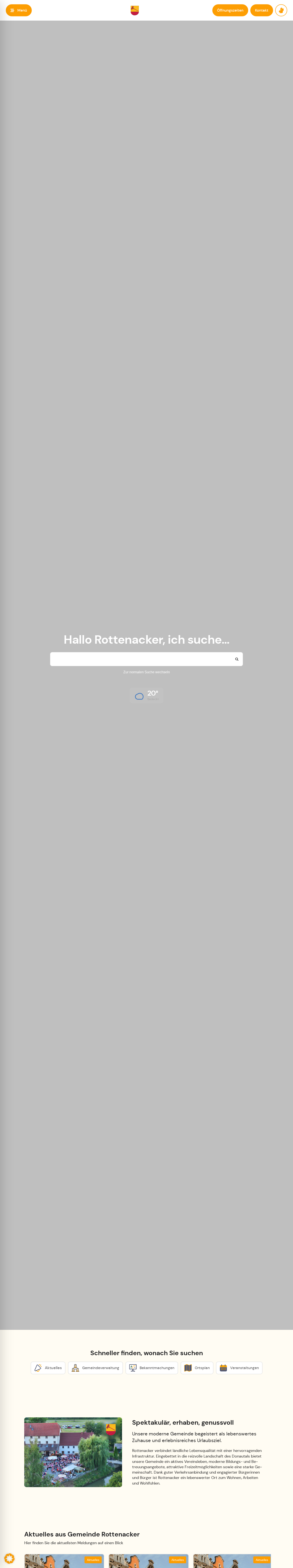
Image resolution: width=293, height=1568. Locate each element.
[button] (19, 10)
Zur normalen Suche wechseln (146, 672)
